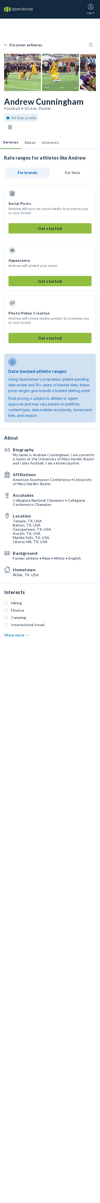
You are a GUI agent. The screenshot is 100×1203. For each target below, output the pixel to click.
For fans (72, 172)
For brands (27, 172)
